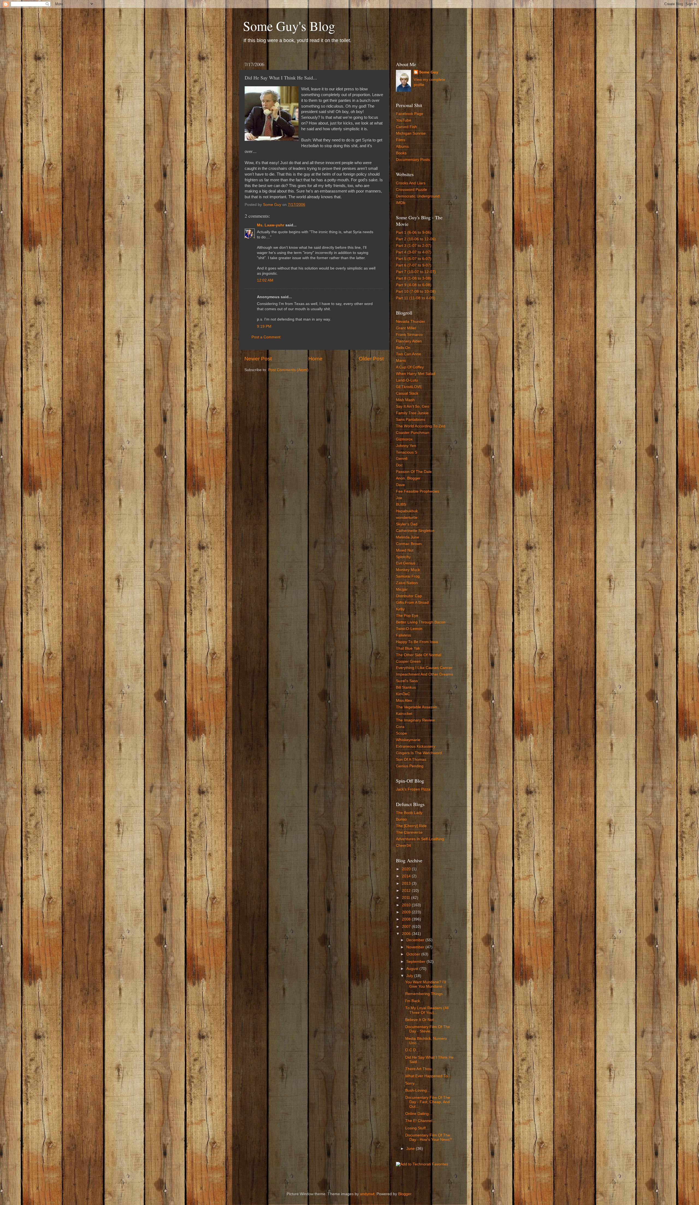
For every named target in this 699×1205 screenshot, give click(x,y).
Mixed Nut (404, 550)
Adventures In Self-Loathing (420, 839)
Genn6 (402, 459)
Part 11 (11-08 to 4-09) (415, 298)
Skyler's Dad (406, 524)
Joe (399, 498)
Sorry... (411, 1083)
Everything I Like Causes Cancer (424, 668)
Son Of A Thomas (411, 759)
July (410, 976)
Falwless (403, 635)
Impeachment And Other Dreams (424, 674)
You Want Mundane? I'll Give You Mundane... (425, 984)
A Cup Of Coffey (410, 367)
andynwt (367, 1194)
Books (401, 153)
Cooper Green (408, 661)
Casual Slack (407, 393)
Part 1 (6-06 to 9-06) (413, 232)
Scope (401, 733)
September (416, 962)
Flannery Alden (409, 341)
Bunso (401, 819)
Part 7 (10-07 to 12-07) (416, 272)
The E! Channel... (420, 1121)
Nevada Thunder (410, 321)
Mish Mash (405, 400)
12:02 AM (265, 280)
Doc (399, 465)
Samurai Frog (408, 576)
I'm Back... (414, 1001)
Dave (400, 485)
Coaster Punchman (412, 433)
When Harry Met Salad (415, 374)
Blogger (404, 1194)
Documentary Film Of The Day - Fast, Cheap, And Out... (427, 1102)
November (415, 947)
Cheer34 (403, 845)
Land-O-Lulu (407, 380)
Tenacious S (406, 452)
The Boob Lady (409, 813)
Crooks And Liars (410, 183)
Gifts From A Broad (412, 602)
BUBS (401, 504)
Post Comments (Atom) (288, 370)
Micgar (402, 589)
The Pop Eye (407, 616)
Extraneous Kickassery (415, 746)
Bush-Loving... (417, 1090)
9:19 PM (264, 326)
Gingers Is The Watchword (419, 753)
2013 (407, 883)
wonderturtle (406, 518)
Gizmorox (404, 439)
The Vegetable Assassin (416, 707)
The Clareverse (409, 832)
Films (400, 140)
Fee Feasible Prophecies (417, 491)
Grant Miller (406, 328)
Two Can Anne (408, 354)
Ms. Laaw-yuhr (270, 225)
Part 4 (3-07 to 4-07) (413, 252)
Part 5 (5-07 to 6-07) (413, 259)
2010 (407, 905)
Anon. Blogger (408, 478)
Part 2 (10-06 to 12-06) (416, 239)
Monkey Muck (408, 570)
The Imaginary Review (415, 720)
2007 (407, 927)
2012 (407, 891)
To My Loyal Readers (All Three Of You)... (427, 1010)
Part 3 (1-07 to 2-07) (413, 246)
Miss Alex (404, 700)
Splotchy (403, 557)
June (411, 1149)
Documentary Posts (413, 160)
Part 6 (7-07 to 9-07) (413, 265)
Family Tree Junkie (412, 413)
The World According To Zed (420, 426)
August (412, 969)
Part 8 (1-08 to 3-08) (413, 278)
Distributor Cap (409, 596)
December (415, 940)
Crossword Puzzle (411, 190)
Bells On (403, 348)
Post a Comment (265, 337)
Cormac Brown (409, 544)
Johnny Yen (406, 446)
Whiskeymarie (408, 740)
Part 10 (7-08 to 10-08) (416, 291)
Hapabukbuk (407, 511)
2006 (407, 934)
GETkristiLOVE (409, 387)
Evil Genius (405, 563)
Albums (402, 146)
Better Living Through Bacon (420, 622)
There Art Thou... (420, 1069)
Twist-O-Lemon (409, 629)
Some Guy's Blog (289, 25)
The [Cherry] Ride (411, 826)
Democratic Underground (418, 196)
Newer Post (258, 359)
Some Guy (428, 72)
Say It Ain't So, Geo (412, 406)
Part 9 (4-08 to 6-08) (413, 285)
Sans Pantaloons (410, 420)
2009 (407, 912)
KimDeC (403, 694)
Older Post (371, 359)
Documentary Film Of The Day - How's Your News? (428, 1137)
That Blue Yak (408, 648)
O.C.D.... (412, 1050)
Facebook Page (409, 114)
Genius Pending (409, 766)
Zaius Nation (407, 583)
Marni (401, 361)
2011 (406, 898)
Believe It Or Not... (421, 1020)
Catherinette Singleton (415, 531)
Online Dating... (418, 1114)
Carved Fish (406, 127)
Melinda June (407, 537)
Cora (400, 727)
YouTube (403, 120)
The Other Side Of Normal (418, 655)
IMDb (400, 203)
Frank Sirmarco (409, 335)
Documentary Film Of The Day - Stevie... (427, 1029)
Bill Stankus (406, 687)
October (413, 954)
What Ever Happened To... (428, 1076)
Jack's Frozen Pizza (413, 789)
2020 (407, 869)
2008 (407, 919)
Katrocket (404, 714)
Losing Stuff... (417, 1128)
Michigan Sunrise (411, 133)
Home (315, 359)
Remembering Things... (425, 994)
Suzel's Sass (407, 681)
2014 (407, 876)
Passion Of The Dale (414, 472)
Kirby (400, 609)
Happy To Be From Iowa (417, 642)
